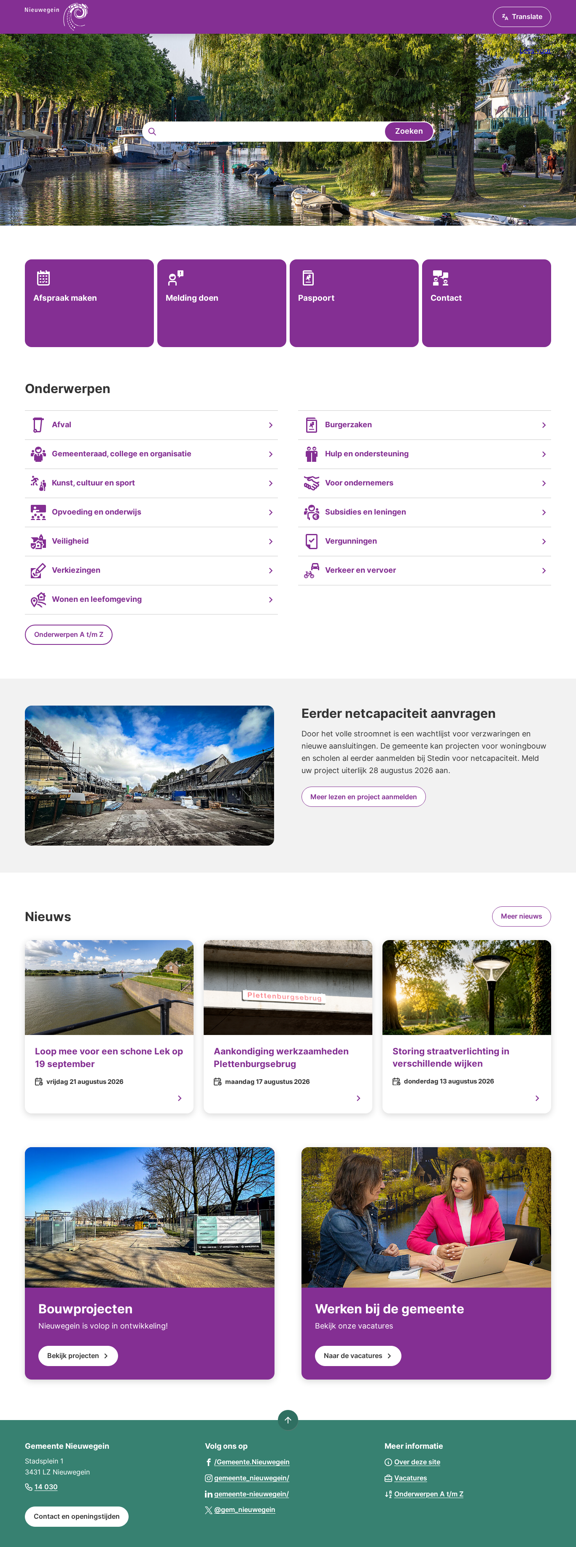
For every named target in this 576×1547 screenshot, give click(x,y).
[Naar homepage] (56, 17)
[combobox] (288, 131)
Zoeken (409, 131)
